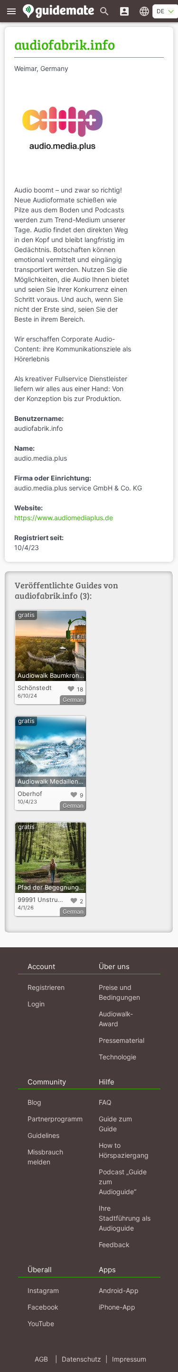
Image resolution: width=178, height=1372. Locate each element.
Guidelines (43, 1135)
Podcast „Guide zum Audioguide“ (123, 1182)
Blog (34, 1102)
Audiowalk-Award (116, 1019)
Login (36, 1004)
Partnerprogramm (55, 1119)
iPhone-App (117, 1307)
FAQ (105, 1102)
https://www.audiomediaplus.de (63, 518)
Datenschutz (81, 1359)
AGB (41, 1359)
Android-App (119, 1290)
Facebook (43, 1307)
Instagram (43, 1290)
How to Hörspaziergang (124, 1150)
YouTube (41, 1324)
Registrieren (46, 987)
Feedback (114, 1245)
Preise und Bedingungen (119, 992)
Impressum (129, 1359)
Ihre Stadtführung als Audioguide (124, 1218)
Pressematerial (121, 1040)
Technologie (117, 1057)
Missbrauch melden (45, 1157)
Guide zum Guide (115, 1124)
